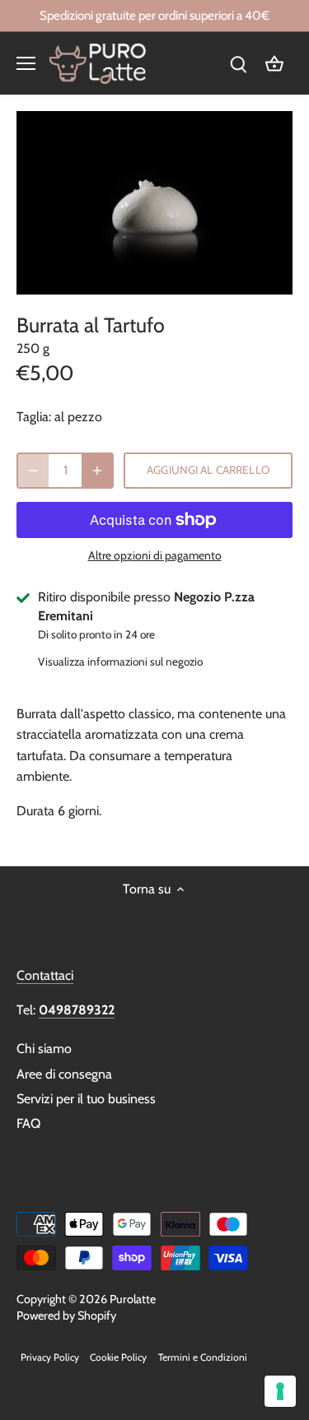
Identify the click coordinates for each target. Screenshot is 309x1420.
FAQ (28, 1123)
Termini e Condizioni (202, 1357)
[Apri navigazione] (25, 63)
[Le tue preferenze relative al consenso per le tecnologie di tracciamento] (280, 1391)
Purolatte (133, 1299)
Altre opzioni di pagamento (155, 556)
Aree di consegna (64, 1074)
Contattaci (44, 975)
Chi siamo (44, 1048)
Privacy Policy (50, 1357)
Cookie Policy (118, 1357)
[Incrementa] (97, 470)
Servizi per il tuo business (86, 1099)
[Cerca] (238, 63)
